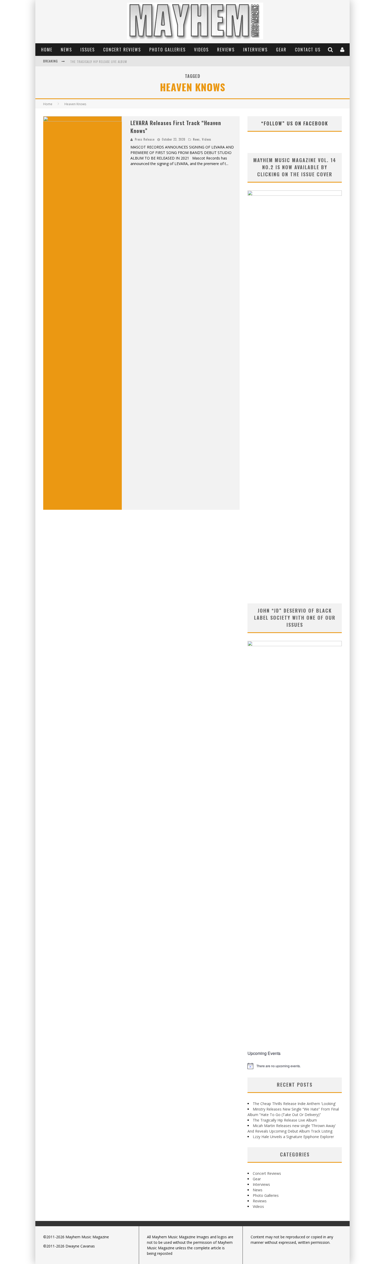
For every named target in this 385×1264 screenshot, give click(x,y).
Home (46, 49)
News (66, 49)
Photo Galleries (167, 49)
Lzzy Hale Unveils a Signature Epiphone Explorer (293, 1136)
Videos (201, 49)
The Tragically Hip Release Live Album (98, 62)
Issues (87, 49)
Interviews (255, 49)
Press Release (145, 139)
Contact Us (308, 49)
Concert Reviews (122, 49)
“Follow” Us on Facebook (294, 123)
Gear (281, 49)
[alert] (295, 1066)
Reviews (226, 49)
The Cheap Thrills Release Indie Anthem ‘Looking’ (294, 1103)
